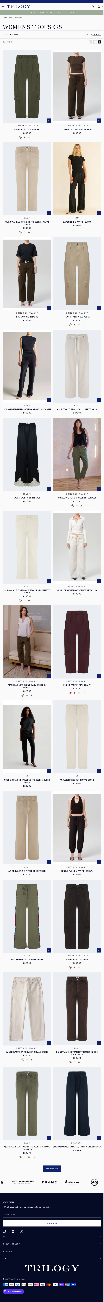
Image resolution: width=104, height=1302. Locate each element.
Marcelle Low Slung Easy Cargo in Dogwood (26, 678)
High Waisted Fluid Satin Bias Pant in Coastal (26, 404)
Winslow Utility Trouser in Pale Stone (27, 1037)
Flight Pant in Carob (75, 947)
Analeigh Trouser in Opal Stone (75, 770)
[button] (91, 6)
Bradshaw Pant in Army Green (26, 947)
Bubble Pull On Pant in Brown (75, 859)
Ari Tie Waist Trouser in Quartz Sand (75, 403)
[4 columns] (97, 42)
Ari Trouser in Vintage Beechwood (26, 859)
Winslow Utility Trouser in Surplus (75, 492)
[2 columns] (89, 42)
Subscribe (51, 1223)
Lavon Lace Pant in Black (26, 492)
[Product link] (26, 94)
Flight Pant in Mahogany (75, 677)
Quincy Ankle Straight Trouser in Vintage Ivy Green (26, 1132)
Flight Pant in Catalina (75, 312)
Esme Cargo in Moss (26, 312)
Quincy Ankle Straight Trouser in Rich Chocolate (75, 1038)
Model (85, 34)
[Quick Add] (48, 119)
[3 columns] (93, 42)
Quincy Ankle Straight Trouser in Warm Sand (26, 220)
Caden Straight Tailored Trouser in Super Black (26, 771)
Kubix (23, 1279)
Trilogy (11, 1279)
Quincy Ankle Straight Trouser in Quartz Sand (26, 584)
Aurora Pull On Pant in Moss (75, 128)
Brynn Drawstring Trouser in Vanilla (75, 583)
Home (5, 18)
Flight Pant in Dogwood (26, 128)
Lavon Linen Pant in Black (75, 219)
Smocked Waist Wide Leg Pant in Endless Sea (75, 1132)
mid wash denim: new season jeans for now (51, 13)
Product (94, 34)
